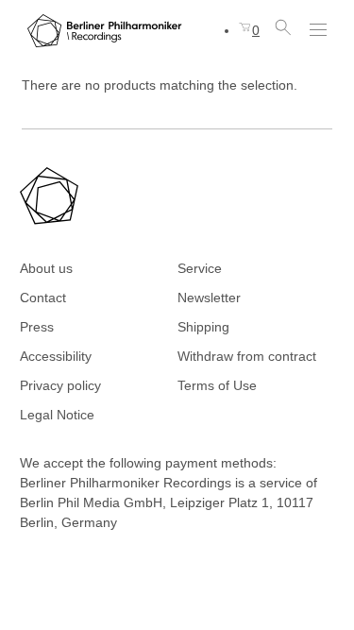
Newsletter (209, 297)
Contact (43, 297)
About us (46, 268)
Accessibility (56, 356)
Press (37, 326)
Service (199, 268)
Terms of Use (217, 385)
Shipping (203, 326)
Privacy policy (60, 385)
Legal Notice (57, 414)
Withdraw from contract (246, 356)
